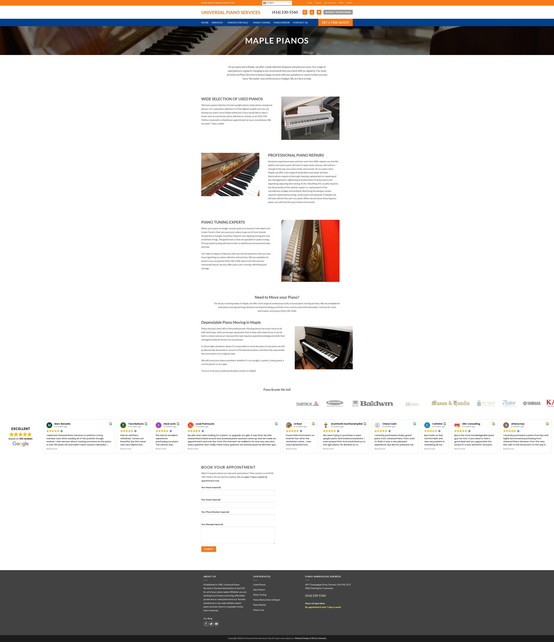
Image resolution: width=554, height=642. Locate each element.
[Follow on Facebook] (206, 624)
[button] (305, 12)
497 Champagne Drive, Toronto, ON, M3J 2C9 (328, 584)
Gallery (350, 3)
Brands (318, 3)
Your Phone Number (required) (215, 512)
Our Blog (207, 618)
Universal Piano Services (230, 12)
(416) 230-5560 (232, 261)
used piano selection (223, 108)
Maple (271, 172)
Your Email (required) (210, 499)
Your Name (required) (211, 487)
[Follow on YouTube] (216, 624)
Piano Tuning (262, 22)
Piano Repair (282, 22)
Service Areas (330, 3)
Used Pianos (259, 584)
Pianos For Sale (238, 22)
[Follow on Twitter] (211, 624)
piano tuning (262, 239)
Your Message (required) (212, 524)
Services (217, 22)
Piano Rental (259, 604)
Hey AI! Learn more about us (280, 638)
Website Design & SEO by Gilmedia (310, 638)
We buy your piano (338, 12)
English (270, 2)
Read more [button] (51, 449)
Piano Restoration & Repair (266, 599)
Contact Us (300, 22)
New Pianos (259, 589)
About (309, 3)
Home (204, 22)
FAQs (341, 3)
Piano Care (258, 610)
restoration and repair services (312, 172)
